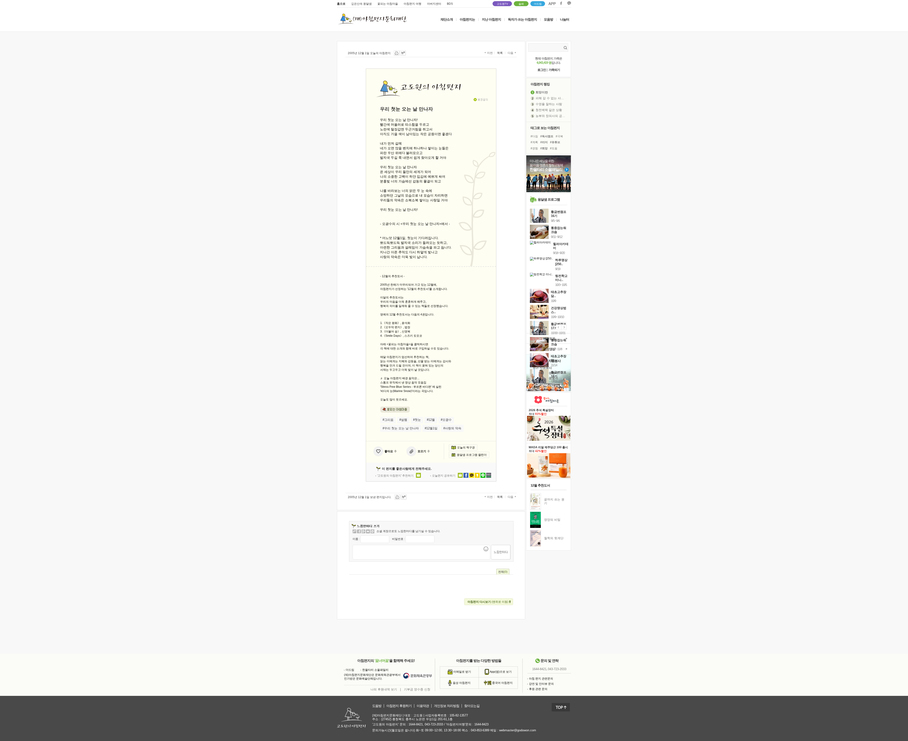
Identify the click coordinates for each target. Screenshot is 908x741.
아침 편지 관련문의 (541, 678)
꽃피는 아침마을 (387, 3)
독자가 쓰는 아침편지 (522, 19)
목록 (500, 53)
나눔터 (564, 19)
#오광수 (446, 420)
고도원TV (502, 3)
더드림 (538, 3)
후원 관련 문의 (538, 689)
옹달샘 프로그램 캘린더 (472, 455)
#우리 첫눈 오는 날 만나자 (401, 428)
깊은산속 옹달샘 (361, 3)
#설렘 (403, 420)
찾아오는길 (472, 706)
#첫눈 (417, 420)
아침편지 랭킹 (540, 84)
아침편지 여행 (412, 3)
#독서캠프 (546, 136)
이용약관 (423, 706)
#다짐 (534, 136)
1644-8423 (481, 724)
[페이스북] (359, 531)
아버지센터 (434, 3)
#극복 (559, 136)
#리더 (544, 142)
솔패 (521, 3)
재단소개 (447, 19)
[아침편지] (354, 531)
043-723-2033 (557, 669)
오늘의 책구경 (466, 447)
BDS (450, 3)
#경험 (534, 148)
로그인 (541, 70)
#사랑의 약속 (452, 428)
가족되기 (554, 70)
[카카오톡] (372, 531)
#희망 (544, 148)
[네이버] (368, 531)
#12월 (431, 420)
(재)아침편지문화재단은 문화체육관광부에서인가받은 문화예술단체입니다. (372, 676)
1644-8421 (539, 669)
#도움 (553, 148)
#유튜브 (555, 142)
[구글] (363, 531)
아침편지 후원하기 (399, 706)
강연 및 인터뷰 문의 (541, 683)
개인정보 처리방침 (446, 706)
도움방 (376, 706)
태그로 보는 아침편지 (545, 128)
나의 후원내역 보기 (384, 689)
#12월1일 (431, 428)
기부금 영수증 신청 (417, 689)
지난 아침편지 (491, 19)
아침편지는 (467, 19)
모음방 (548, 19)
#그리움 (388, 420)
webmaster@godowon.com (517, 730)
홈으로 (341, 3)
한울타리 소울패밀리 (375, 670)
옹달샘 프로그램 (549, 199)
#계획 (534, 142)
